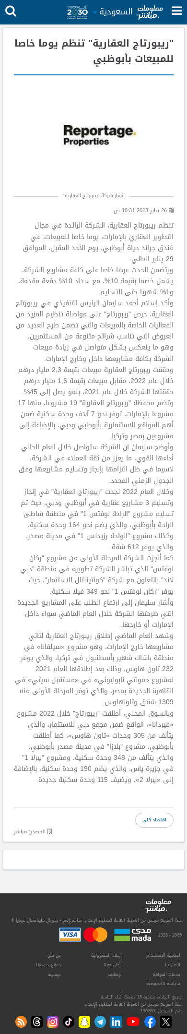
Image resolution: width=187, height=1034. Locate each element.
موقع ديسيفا (48, 965)
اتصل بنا (172, 965)
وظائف (114, 974)
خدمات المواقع (166, 974)
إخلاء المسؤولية (106, 955)
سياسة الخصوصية (163, 983)
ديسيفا (54, 974)
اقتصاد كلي (154, 820)
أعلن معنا (112, 965)
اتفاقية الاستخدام (163, 955)
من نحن (54, 955)
